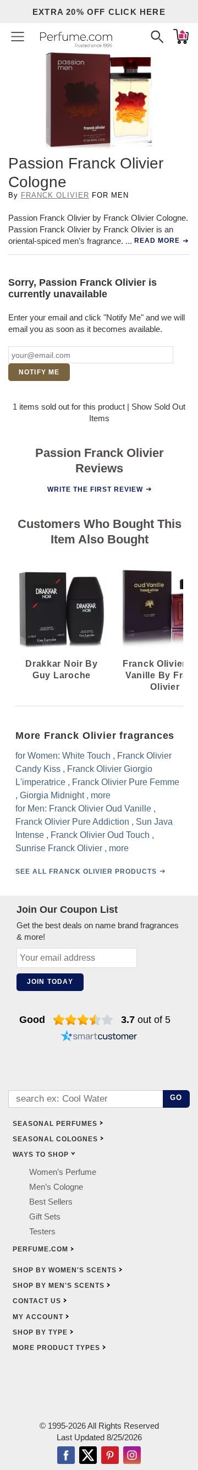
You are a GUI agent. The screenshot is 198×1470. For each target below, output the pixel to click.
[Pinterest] (110, 1456)
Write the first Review (95, 489)
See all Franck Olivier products (86, 871)
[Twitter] (88, 1456)
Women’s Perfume (62, 1172)
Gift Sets (45, 1216)
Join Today (50, 982)
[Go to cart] (181, 36)
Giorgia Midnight (52, 795)
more (101, 795)
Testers (42, 1231)
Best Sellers (51, 1201)
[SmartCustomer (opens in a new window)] (99, 1037)
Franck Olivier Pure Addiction (72, 821)
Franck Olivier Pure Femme (125, 782)
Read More (157, 240)
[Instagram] (132, 1456)
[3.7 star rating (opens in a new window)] (83, 1019)
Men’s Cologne (56, 1186)
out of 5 (145, 1019)
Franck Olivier (55, 195)
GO (176, 1097)
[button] (17, 36)
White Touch (86, 755)
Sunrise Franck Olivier (58, 848)
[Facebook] (66, 1456)
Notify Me (39, 372)
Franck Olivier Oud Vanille (100, 808)
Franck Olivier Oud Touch (100, 835)
